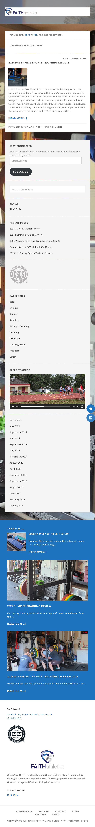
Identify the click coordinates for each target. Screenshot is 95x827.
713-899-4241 (14, 718)
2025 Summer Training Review (26, 234)
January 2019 (17, 505)
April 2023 (15, 468)
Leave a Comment (53, 127)
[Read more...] (17, 118)
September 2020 (18, 481)
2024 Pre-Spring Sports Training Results (39, 62)
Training (74, 58)
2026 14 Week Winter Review (25, 228)
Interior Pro (34, 820)
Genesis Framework (55, 820)
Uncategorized (17, 344)
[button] (85, 10)
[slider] (45, 406)
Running (14, 320)
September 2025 (18, 432)
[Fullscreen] (82, 406)
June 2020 (15, 493)
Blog (65, 58)
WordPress (73, 820)
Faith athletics (21, 11)
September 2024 (18, 444)
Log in (84, 820)
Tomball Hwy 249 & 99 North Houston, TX (29, 714)
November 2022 (18, 475)
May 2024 (15, 450)
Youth (83, 58)
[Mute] (78, 406)
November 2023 (18, 456)
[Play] (13, 406)
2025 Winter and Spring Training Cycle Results (35, 240)
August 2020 (16, 487)
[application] (47, 391)
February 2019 (17, 499)
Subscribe (20, 171)
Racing (13, 314)
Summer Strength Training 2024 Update (31, 247)
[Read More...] (38, 551)
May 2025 (15, 438)
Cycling (14, 307)
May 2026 (15, 426)
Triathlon (15, 338)
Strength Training (19, 326)
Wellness (14, 350)
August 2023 (16, 462)
